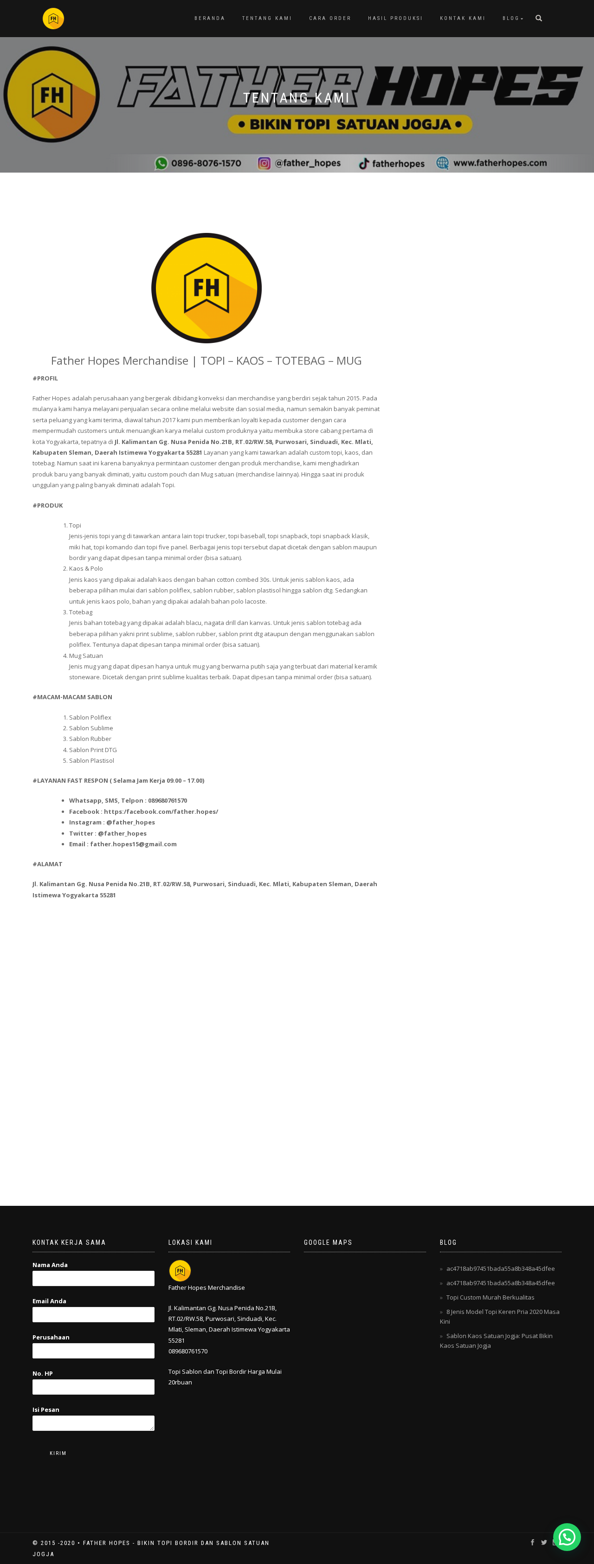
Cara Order (330, 18)
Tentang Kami (267, 18)
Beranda (210, 18)
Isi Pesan (45, 1409)
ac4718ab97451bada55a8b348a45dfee (500, 1268)
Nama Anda (50, 1265)
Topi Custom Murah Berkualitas (490, 1297)
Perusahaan (51, 1337)
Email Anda (49, 1301)
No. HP (42, 1373)
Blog (511, 18)
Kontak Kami (463, 18)
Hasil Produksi (395, 18)
